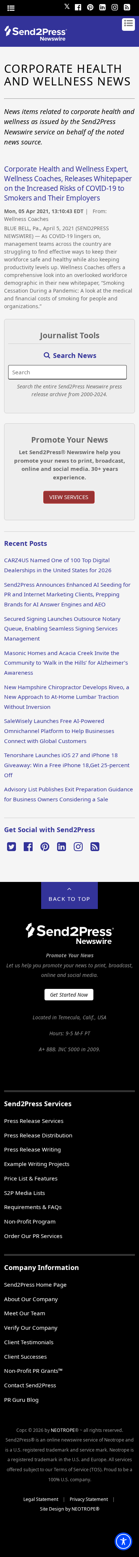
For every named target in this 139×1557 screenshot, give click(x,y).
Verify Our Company (30, 1327)
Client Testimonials (28, 1342)
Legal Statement (40, 1499)
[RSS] (127, 6)
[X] (11, 846)
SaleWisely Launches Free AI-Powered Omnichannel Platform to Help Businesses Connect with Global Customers (59, 730)
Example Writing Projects (36, 1163)
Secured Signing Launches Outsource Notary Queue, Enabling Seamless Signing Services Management (62, 628)
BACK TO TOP (69, 898)
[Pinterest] (90, 6)
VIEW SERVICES (68, 497)
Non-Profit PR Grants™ (33, 1370)
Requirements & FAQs (33, 1207)
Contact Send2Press (30, 1385)
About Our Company (31, 1299)
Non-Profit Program (30, 1221)
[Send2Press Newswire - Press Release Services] (38, 38)
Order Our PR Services (33, 1236)
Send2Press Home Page (35, 1284)
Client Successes (25, 1356)
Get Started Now (69, 994)
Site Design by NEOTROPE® (69, 1509)
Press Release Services (33, 1120)
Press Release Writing (32, 1149)
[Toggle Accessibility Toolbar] (123, 1541)
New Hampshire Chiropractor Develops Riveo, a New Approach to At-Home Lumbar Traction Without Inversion (66, 696)
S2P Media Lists (24, 1192)
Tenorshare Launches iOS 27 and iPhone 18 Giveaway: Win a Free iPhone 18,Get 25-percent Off (66, 764)
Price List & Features (30, 1178)
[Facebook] (78, 6)
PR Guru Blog (21, 1399)
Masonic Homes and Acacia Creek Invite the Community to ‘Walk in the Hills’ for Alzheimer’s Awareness (66, 662)
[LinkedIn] (102, 6)
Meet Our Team (24, 1313)
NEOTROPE (63, 1430)
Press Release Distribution (38, 1135)
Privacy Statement (89, 1499)
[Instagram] (115, 6)
